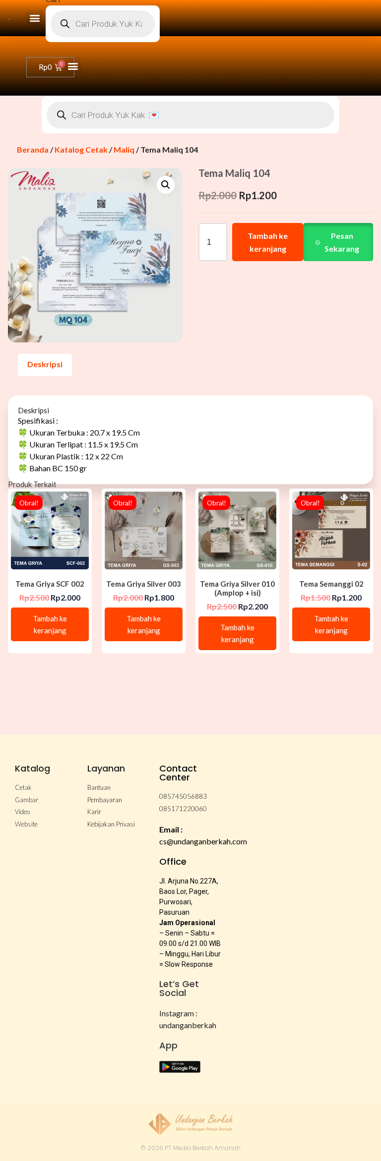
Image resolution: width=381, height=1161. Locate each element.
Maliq (124, 149)
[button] (34, 18)
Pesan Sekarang (341, 242)
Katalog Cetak (81, 149)
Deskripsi (45, 364)
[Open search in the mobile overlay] (103, 23)
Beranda (33, 149)
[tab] (45, 365)
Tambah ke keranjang (268, 242)
